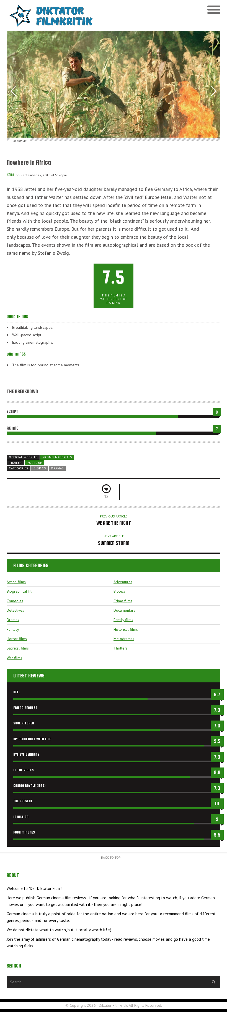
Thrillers (121, 648)
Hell (16, 692)
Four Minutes (24, 832)
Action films (16, 581)
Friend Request (25, 708)
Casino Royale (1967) (29, 786)
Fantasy (13, 629)
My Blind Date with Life (32, 739)
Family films (123, 619)
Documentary (124, 610)
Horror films (17, 638)
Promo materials (57, 457)
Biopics (39, 468)
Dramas (57, 468)
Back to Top (111, 857)
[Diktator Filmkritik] (60, 15)
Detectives (15, 610)
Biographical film (21, 591)
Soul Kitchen (23, 723)
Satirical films (18, 648)
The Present (23, 801)
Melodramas (124, 638)
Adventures (123, 581)
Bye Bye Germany (26, 754)
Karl (10, 175)
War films (14, 657)
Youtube (34, 463)
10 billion (21, 817)
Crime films (123, 600)
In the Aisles (23, 770)
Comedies (15, 600)
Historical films (126, 629)
